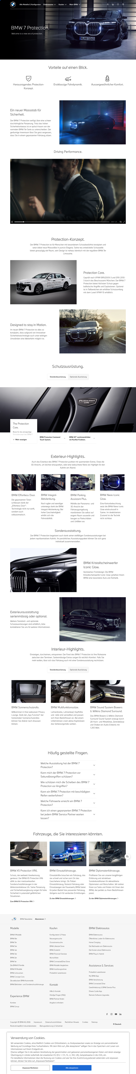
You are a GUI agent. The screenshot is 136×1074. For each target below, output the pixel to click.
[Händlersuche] (123, 4)
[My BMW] (108, 4)
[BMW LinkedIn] (120, 1014)
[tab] (57, 377)
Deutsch (118, 1024)
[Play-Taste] (12, 222)
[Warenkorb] (113, 4)
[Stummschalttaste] (121, 222)
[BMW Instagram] (111, 1014)
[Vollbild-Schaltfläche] (124, 222)
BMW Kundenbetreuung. (101, 854)
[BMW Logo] (13, 4)
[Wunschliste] (118, 4)
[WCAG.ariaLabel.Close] (120, 845)
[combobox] (127, 856)
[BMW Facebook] (107, 1014)
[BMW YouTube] (116, 1014)
